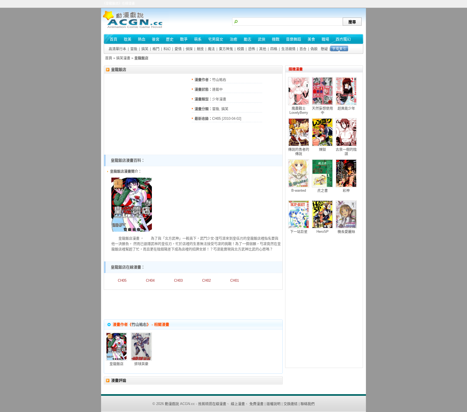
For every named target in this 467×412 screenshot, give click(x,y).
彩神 (346, 190)
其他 (262, 49)
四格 (273, 49)
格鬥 (155, 49)
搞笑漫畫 (123, 58)
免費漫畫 (256, 404)
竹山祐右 (219, 80)
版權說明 (273, 404)
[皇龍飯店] (131, 230)
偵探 (189, 49)
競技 (200, 49)
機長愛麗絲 (346, 232)
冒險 (133, 49)
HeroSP (322, 232)
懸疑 (324, 49)
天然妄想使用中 (322, 110)
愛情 (178, 49)
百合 (302, 49)
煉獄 (322, 149)
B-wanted (298, 190)
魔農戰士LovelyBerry (298, 110)
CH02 (206, 280)
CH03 (178, 280)
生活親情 (288, 49)
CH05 (216, 119)
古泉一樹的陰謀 (346, 151)
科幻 (167, 49)
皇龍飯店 (118, 69)
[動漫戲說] (135, 28)
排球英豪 (141, 364)
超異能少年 (346, 108)
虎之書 (322, 190)
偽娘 (314, 49)
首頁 (108, 58)
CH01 (234, 280)
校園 (240, 49)
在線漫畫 (219, 404)
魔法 (211, 49)
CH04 (150, 280)
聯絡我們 (308, 404)
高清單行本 (117, 49)
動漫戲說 (172, 404)
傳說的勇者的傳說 (298, 151)
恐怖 (251, 49)
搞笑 (144, 49)
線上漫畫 (238, 404)
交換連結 (290, 404)
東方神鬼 (226, 49)
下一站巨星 (299, 232)
